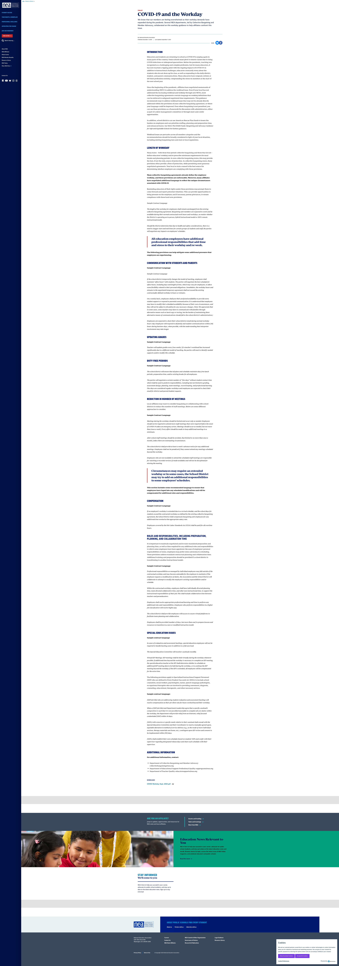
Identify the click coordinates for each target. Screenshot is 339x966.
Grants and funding (195, 818)
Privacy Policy (137, 952)
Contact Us (5, 75)
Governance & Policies (191, 940)
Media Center (5, 54)
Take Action (6, 35)
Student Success (7, 12)
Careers (166, 937)
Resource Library (6, 60)
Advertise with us (191, 927)
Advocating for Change (9, 26)
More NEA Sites (6, 66)
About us (169, 927)
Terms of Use (147, 952)
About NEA (5, 49)
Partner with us (179, 927)
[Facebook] (3, 81)
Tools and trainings (194, 822)
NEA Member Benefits (8, 57)
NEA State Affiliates (170, 943)
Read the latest (185, 858)
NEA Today (5, 63)
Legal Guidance (219, 937)
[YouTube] (6, 81)
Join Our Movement (8, 31)
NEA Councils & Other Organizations (195, 937)
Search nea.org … (9, 40)
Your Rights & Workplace (10, 17)
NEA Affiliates (5, 51)
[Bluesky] (10, 81)
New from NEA (193, 825)
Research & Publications (192, 943)
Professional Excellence (9, 21)
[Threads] (16, 81)
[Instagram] (13, 81)
